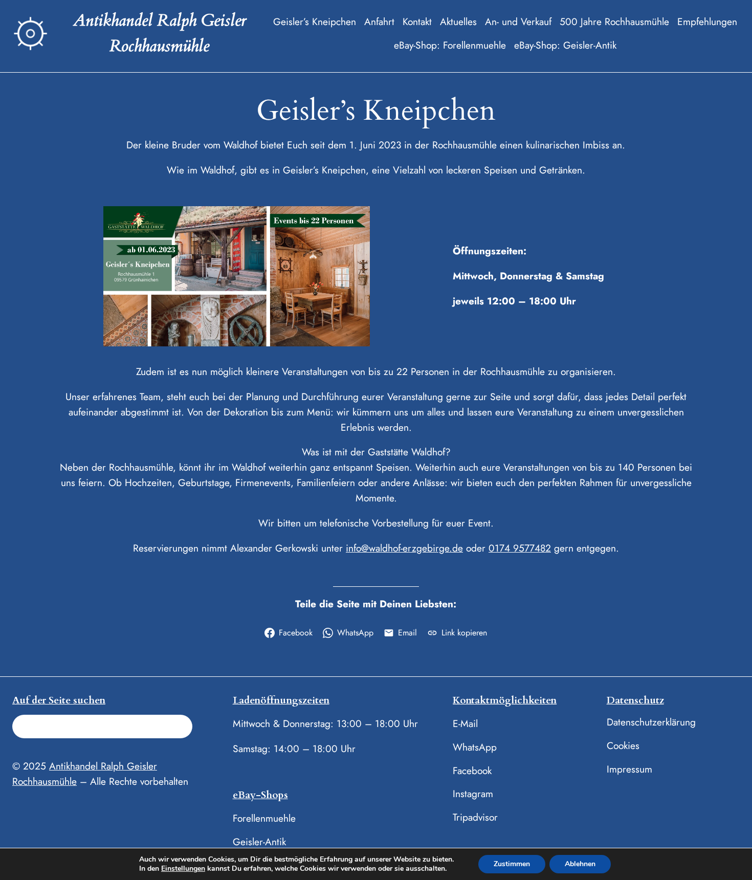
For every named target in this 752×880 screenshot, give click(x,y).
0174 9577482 (520, 548)
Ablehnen (580, 864)
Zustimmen (512, 864)
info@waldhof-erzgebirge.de (404, 548)
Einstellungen (183, 868)
